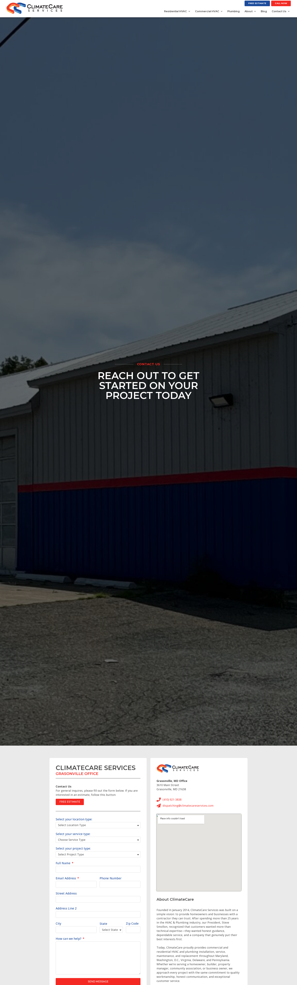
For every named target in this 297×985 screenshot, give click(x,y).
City (58, 924)
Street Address (66, 893)
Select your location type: (74, 819)
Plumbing (233, 11)
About (249, 11)
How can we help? (69, 939)
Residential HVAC (175, 11)
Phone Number (110, 878)
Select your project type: (73, 848)
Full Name (63, 863)
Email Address (66, 878)
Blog (264, 11)
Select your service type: (73, 834)
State (103, 924)
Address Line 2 (66, 908)
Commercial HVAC (207, 11)
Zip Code (132, 924)
